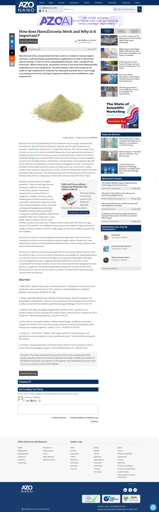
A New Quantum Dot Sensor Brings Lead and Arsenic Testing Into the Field (129, 65)
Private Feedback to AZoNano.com (84, 418)
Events (96, 454)
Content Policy (123, 472)
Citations (24, 381)
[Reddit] (12, 58)
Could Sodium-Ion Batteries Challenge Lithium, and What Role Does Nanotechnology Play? (129, 168)
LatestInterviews (121, 31)
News (72, 448)
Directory (74, 466)
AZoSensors (47, 448)
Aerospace (116, 235)
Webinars (74, 460)
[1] (109, 40)
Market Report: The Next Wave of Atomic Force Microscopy (130, 153)
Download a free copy (78, 212)
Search (120, 451)
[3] (109, 66)
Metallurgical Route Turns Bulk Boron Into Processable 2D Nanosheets (128, 90)
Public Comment (59, 418)
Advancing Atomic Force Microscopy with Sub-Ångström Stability (120, 204)
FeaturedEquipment (135, 31)
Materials (97, 457)
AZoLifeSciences (49, 460)
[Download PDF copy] (12, 36)
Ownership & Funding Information (126, 476)
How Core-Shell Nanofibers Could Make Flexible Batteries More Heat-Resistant (129, 77)
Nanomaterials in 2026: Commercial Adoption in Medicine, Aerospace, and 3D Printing (130, 142)
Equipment (74, 454)
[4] (109, 79)
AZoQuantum (48, 451)
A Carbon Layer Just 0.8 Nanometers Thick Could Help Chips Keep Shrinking (130, 39)
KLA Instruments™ (112, 221)
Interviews (74, 463)
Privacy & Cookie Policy (126, 469)
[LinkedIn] (12, 41)
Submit (94, 421)
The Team (98, 472)
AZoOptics (22, 457)
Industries (98, 463)
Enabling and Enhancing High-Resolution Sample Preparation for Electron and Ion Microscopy (119, 215)
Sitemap (97, 469)
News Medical (48, 457)
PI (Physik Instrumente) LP (115, 199)
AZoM (20, 448)
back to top (131, 484)
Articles (73, 451)
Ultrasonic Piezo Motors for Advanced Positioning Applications (118, 194)
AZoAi (45, 454)
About (120, 448)
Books (96, 448)
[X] (12, 52)
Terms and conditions (30, 364)
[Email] (12, 64)
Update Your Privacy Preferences (37, 509)
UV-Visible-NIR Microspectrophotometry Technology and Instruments (119, 184)
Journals (73, 469)
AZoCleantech (23, 454)
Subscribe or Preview (119, 237)
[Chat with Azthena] (153, 507)
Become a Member (125, 454)
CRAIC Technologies (113, 188)
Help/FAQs (98, 466)
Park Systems (110, 209)
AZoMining (22, 463)
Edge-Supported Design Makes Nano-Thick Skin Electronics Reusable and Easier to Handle (130, 52)
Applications (99, 460)
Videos (73, 457)
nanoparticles (32, 152)
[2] (109, 53)
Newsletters (122, 457)
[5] (109, 91)
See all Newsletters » (110, 268)
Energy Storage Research (121, 246)
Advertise (121, 463)
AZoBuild (21, 460)
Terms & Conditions (125, 466)
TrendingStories (107, 31)
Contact (120, 460)
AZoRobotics (22, 451)
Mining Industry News (120, 257)
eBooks (96, 451)
